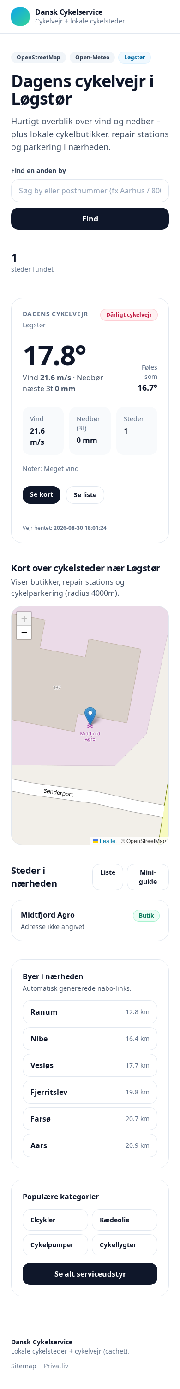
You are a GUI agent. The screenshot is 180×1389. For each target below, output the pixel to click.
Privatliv (56, 1365)
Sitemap (23, 1365)
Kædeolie (114, 1219)
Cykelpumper (51, 1244)
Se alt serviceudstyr (90, 1274)
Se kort (41, 494)
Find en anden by (38, 170)
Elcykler (42, 1219)
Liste (107, 872)
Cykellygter (118, 1244)
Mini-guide (148, 877)
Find (90, 219)
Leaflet (107, 840)
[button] (90, 716)
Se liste (85, 494)
